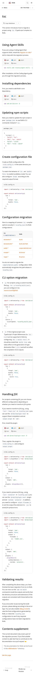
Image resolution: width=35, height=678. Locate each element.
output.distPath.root (25, 248)
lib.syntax (22, 257)
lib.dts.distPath (23, 244)
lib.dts (21, 239)
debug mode (23, 609)
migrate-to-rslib (25, 52)
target (5, 257)
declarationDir (8, 244)
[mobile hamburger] (31, 2)
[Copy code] (30, 68)
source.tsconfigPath (11, 290)
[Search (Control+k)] (27, 3)
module (6, 252)
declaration (7, 239)
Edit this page (6, 655)
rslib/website (12, 648)
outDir (5, 248)
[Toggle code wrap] (27, 68)
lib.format (22, 252)
